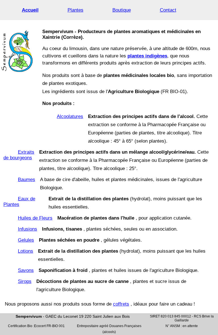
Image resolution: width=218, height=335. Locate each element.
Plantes (75, 10)
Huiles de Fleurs (35, 218)
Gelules (26, 240)
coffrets (121, 304)
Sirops (25, 281)
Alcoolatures (70, 116)
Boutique (121, 10)
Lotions (25, 251)
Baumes (26, 179)
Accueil (30, 10)
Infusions (27, 229)
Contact (168, 10)
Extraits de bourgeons (18, 154)
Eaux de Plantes (19, 201)
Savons (26, 270)
